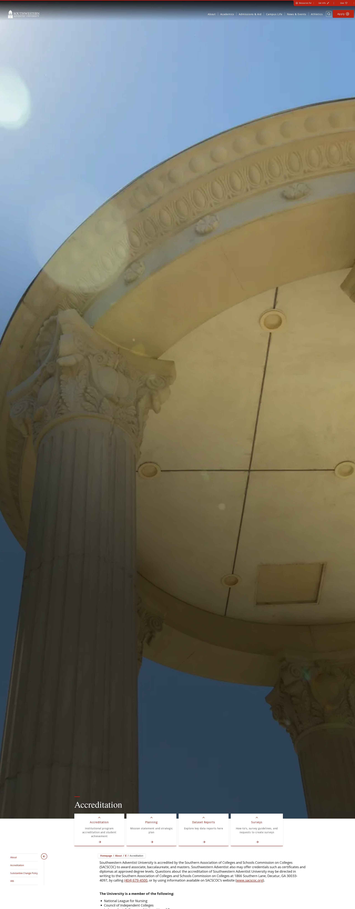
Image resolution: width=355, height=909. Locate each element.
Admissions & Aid (250, 14)
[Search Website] (329, 14)
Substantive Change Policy (24, 873)
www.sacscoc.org (249, 880)
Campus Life (274, 14)
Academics (227, 14)
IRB (12, 881)
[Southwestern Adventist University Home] (23, 13)
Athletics (317, 14)
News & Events (296, 14)
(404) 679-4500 (135, 880)
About (212, 14)
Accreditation (17, 865)
